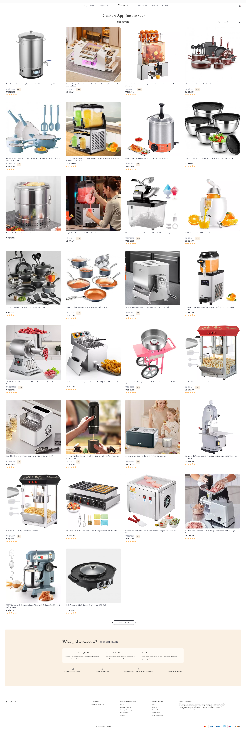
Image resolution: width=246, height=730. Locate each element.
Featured (155, 5)
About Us (154, 707)
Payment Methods (125, 707)
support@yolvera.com (97, 704)
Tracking (122, 715)
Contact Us (155, 710)
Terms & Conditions (157, 715)
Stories (165, 5)
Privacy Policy (156, 712)
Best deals (103, 5)
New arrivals (143, 5)
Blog (153, 704)
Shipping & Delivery (126, 710)
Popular (93, 5)
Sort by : (218, 22)
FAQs (122, 704)
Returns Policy (124, 712)
